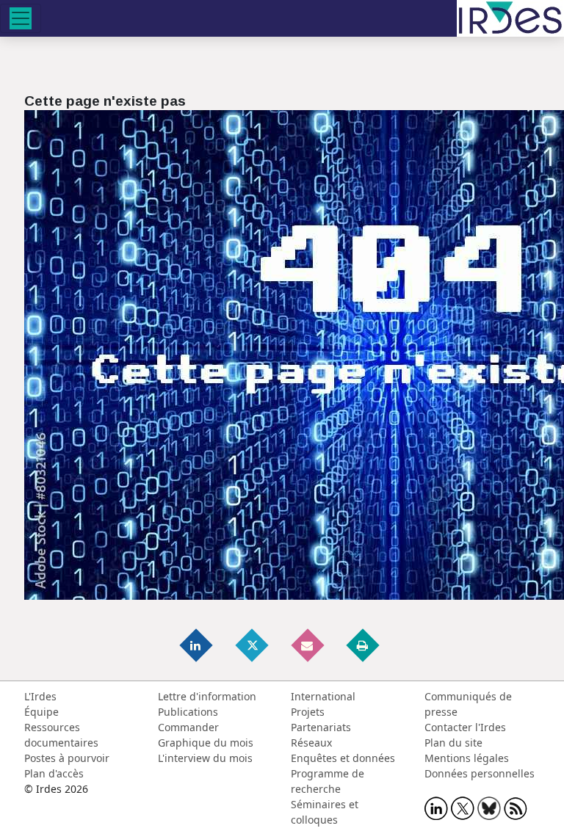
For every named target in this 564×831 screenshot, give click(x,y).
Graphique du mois (205, 743)
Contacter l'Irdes (465, 727)
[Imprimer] (363, 645)
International (323, 696)
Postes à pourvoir (66, 758)
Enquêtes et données (343, 758)
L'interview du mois (205, 758)
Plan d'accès (54, 773)
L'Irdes (40, 696)
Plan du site (453, 743)
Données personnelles (479, 773)
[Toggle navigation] (20, 18)
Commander (188, 727)
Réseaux (311, 743)
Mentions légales (466, 758)
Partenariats (321, 727)
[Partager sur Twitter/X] (252, 645)
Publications (188, 712)
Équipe (41, 712)
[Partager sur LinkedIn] (197, 645)
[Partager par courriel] (308, 645)
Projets (308, 712)
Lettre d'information (207, 696)
